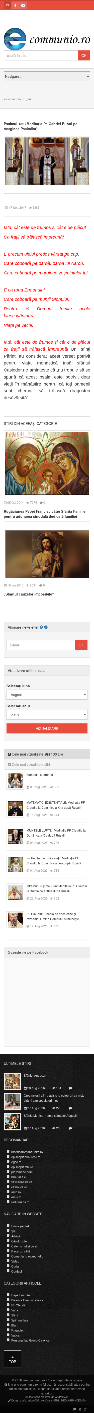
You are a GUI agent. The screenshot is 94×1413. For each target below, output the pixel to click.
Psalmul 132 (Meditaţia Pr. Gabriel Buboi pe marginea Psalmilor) (40, 126)
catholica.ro (19, 1187)
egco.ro (16, 1162)
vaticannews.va (21, 1182)
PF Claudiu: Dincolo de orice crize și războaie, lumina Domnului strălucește (53, 916)
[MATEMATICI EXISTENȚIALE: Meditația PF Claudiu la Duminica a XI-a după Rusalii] (18, 807)
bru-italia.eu (19, 1177)
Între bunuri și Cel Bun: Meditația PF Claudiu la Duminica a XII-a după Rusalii (57, 888)
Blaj (14, 1325)
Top (12, 1361)
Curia (15, 1266)
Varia (14, 1310)
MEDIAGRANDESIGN (73, 1400)
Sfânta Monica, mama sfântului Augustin (51, 1115)
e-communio (12, 99)
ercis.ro (16, 1197)
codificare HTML (50, 1400)
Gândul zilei (19, 1241)
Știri (28, 99)
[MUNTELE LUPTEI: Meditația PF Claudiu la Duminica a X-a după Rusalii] (18, 835)
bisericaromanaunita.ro (27, 1152)
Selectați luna (18, 685)
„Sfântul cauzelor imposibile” (29, 594)
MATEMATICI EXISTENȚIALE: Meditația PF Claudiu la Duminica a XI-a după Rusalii (56, 804)
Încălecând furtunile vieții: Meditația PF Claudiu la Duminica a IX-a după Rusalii (54, 860)
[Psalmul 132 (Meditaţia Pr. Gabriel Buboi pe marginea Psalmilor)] (47, 160)
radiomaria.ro (20, 1202)
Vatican (16, 1335)
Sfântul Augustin (35, 1075)
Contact (16, 1271)
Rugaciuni (18, 1330)
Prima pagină (20, 1226)
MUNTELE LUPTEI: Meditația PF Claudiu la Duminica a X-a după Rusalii (56, 832)
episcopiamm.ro (22, 1167)
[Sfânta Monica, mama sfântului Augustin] (15, 1121)
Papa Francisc (21, 1295)
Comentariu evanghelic (27, 1256)
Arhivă (15, 1236)
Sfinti (14, 1315)
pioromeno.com (22, 1172)
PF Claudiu (19, 1305)
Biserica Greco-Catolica (27, 1300)
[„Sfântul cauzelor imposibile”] (47, 553)
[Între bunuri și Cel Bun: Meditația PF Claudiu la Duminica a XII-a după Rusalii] (18, 891)
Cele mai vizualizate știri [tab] (30, 764)
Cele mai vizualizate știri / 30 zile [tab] (37, 754)
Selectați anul (18, 705)
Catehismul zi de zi (24, 1246)
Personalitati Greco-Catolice (30, 1340)
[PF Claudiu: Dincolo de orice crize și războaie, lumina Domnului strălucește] (18, 919)
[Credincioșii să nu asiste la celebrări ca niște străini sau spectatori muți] (15, 1101)
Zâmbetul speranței (40, 774)
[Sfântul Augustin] (15, 1081)
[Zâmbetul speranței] (18, 780)
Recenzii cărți (20, 1251)
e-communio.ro (34, 1380)
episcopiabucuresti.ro (26, 1157)
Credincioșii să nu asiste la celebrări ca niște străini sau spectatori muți (54, 1097)
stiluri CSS (34, 1400)
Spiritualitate (19, 1320)
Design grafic (18, 1400)
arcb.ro (16, 1192)
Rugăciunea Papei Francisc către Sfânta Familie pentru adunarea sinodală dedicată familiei (44, 514)
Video (15, 1261)
